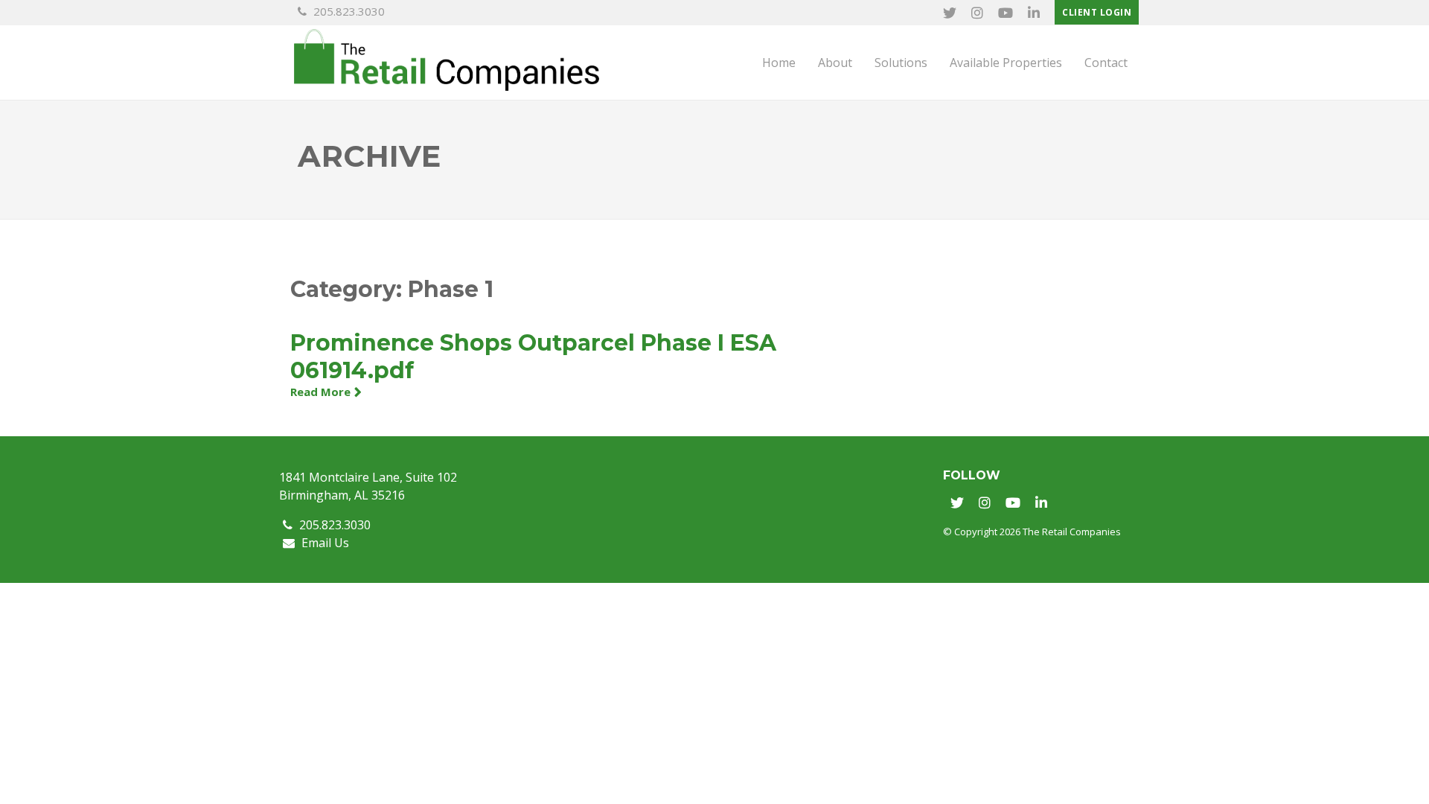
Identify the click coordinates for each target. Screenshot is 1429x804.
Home (779, 62)
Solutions (901, 62)
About (835, 62)
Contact (1106, 62)
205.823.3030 (347, 11)
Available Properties (1006, 62)
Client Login (1096, 12)
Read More (320, 391)
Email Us (323, 543)
